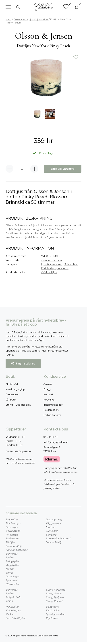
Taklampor (12, 538)
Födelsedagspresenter (54, 268)
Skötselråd (12, 384)
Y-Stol (9, 601)
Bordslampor (13, 523)
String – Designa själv (18, 404)
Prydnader (52, 618)
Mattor (10, 568)
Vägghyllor (12, 565)
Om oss (48, 384)
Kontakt (48, 394)
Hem (8, 19)
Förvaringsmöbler (16, 549)
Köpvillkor (49, 399)
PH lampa (12, 534)
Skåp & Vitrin (13, 597)
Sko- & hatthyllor (15, 618)
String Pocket (54, 601)
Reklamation (51, 409)
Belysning (12, 519)
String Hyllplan (55, 597)
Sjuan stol (11, 580)
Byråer (9, 557)
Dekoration (20, 19)
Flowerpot (12, 527)
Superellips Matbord (58, 538)
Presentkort (12, 394)
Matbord (51, 527)
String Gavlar (53, 593)
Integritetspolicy (53, 404)
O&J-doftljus (49, 272)
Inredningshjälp (15, 389)
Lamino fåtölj (13, 546)
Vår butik (11, 399)
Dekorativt (52, 606)
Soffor (9, 572)
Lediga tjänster (52, 415)
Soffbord (51, 534)
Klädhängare (13, 610)
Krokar (10, 614)
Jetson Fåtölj (53, 542)
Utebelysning (54, 519)
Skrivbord (51, 530)
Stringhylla (12, 561)
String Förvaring (55, 589)
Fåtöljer (10, 542)
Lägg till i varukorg (62, 168)
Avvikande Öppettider (18, 451)
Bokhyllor (11, 553)
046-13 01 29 (50, 437)
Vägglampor (53, 523)
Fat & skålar (52, 610)
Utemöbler (12, 584)
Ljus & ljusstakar (38, 19)
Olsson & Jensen (51, 260)
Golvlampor (13, 530)
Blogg (47, 389)
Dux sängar (12, 576)
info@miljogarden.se (56, 442)
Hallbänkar (12, 606)
